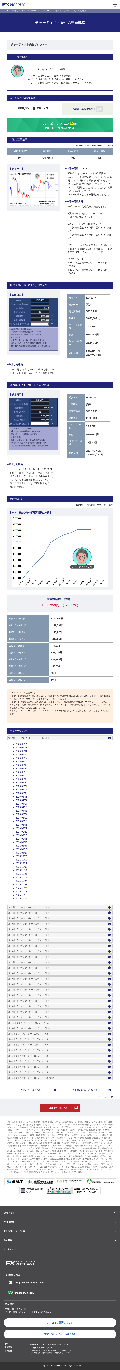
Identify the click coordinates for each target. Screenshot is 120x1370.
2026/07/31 (21, 751)
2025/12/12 (21, 863)
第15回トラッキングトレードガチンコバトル (29, 1001)
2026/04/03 (21, 811)
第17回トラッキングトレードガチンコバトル (29, 989)
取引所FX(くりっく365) (15, 1231)
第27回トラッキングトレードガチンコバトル (29, 935)
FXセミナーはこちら (30, 1090)
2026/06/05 (21, 779)
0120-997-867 (25, 1293)
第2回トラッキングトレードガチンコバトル (28, 1072)
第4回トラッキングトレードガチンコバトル (28, 1061)
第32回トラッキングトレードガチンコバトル (29, 907)
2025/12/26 (21, 856)
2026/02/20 (21, 832)
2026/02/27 (21, 828)
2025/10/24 (21, 888)
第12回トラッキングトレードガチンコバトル (29, 1017)
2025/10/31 (21, 884)
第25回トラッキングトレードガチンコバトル (29, 946)
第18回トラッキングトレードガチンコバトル (29, 984)
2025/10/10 (21, 895)
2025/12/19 (21, 860)
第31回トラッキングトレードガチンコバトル (29, 912)
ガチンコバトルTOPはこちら (85, 1090)
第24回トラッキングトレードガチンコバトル (29, 951)
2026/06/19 (21, 772)
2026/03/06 (21, 825)
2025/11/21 (21, 874)
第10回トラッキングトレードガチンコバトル (29, 1028)
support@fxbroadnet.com (29, 1282)
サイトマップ (10, 1249)
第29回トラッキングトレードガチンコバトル (29, 923)
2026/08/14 (21, 744)
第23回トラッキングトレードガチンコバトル (29, 957)
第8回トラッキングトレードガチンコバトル (28, 1039)
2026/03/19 (21, 818)
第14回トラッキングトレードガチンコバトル (29, 1006)
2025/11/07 (21, 881)
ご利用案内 (9, 1222)
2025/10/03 (21, 898)
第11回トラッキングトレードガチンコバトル (28, 1023)
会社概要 (8, 1240)
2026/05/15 (21, 789)
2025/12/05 (21, 867)
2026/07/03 (21, 765)
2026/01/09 (21, 853)
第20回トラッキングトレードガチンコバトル (29, 973)
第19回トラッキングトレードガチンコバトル (29, 978)
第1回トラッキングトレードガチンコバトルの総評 (31, 1078)
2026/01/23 (21, 846)
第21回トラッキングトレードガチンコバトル (29, 967)
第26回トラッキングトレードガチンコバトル (29, 940)
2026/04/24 (21, 800)
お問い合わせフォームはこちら (60, 1334)
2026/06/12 (21, 775)
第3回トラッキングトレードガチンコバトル (28, 1067)
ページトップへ (103, 1097)
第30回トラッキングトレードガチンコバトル (29, 918)
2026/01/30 (21, 842)
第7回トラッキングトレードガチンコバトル (28, 1044)
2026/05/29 (21, 782)
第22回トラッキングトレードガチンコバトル (29, 962)
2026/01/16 (21, 849)
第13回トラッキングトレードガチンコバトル (29, 1012)
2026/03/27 (21, 814)
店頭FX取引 (9, 1213)
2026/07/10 (21, 761)
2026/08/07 (21, 747)
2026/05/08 (21, 793)
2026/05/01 (21, 796)
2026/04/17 (21, 803)
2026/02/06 (21, 839)
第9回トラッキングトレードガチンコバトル (28, 1033)
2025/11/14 (21, 877)
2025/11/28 (21, 870)
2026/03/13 (21, 821)
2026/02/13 (21, 835)
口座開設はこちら (58, 1108)
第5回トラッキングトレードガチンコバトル (28, 1056)
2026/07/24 (21, 754)
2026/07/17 (21, 758)
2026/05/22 (21, 786)
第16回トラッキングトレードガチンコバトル (29, 995)
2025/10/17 (21, 891)
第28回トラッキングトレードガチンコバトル (29, 929)
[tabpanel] (33, 189)
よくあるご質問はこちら (60, 1322)
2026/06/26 (21, 768)
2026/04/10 (21, 807)
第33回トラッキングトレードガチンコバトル (29, 738)
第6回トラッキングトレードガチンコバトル (28, 1050)
